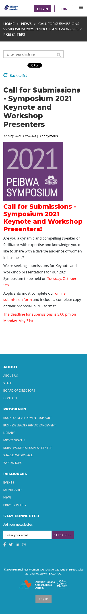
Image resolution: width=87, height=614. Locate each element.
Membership (12, 490)
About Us (10, 375)
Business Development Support (27, 418)
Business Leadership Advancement (29, 425)
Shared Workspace (18, 455)
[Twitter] (11, 544)
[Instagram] (24, 544)
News (26, 23)
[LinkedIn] (17, 544)
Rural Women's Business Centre (27, 448)
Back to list (18, 75)
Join (63, 9)
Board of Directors (19, 390)
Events (8, 482)
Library (9, 432)
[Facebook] (4, 544)
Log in (42, 9)
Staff (7, 383)
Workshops (12, 463)
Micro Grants (14, 440)
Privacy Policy (14, 505)
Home (8, 23)
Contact (10, 398)
